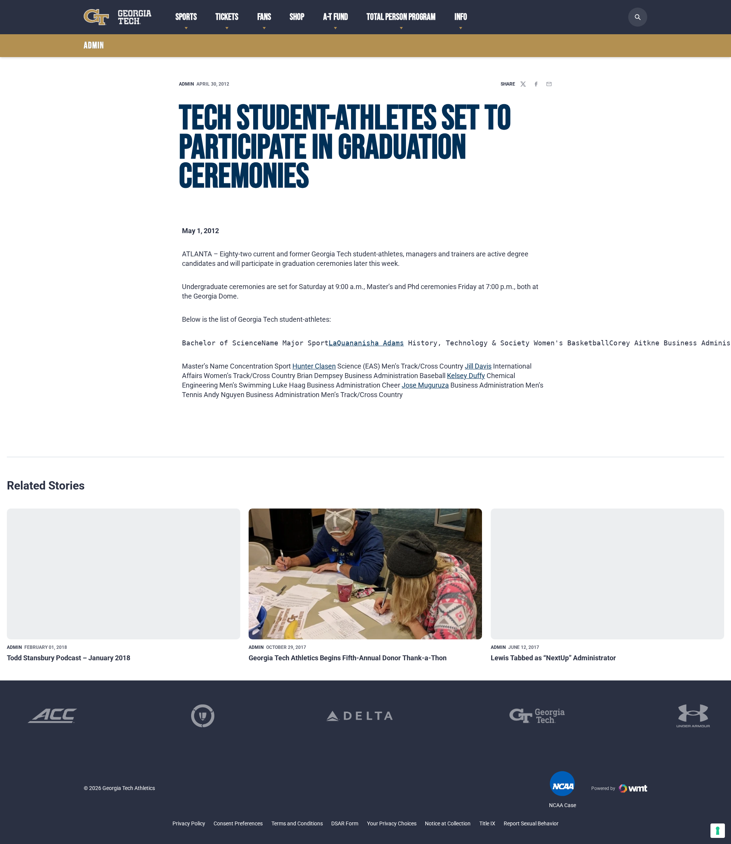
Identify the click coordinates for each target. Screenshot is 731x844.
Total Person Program (401, 16)
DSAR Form (344, 823)
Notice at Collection (448, 823)
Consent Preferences (238, 823)
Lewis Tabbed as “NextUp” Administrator (553, 658)
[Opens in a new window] (52, 715)
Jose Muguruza (425, 385)
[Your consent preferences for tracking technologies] (717, 830)
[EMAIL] (549, 84)
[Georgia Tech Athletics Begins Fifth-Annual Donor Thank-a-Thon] (365, 574)
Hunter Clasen (314, 366)
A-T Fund (335, 16)
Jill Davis (478, 366)
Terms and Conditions (297, 823)
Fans (264, 16)
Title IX (487, 823)
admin (186, 84)
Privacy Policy (188, 823)
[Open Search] (637, 17)
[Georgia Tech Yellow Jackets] (118, 17)
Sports (186, 16)
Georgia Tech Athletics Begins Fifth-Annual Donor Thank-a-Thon (348, 658)
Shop (297, 16)
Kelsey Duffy (466, 376)
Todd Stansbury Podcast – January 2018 (68, 658)
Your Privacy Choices (392, 823)
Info (461, 16)
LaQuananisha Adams (366, 343)
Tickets (226, 16)
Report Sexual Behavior (531, 823)
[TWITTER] (523, 84)
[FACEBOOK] (536, 84)
